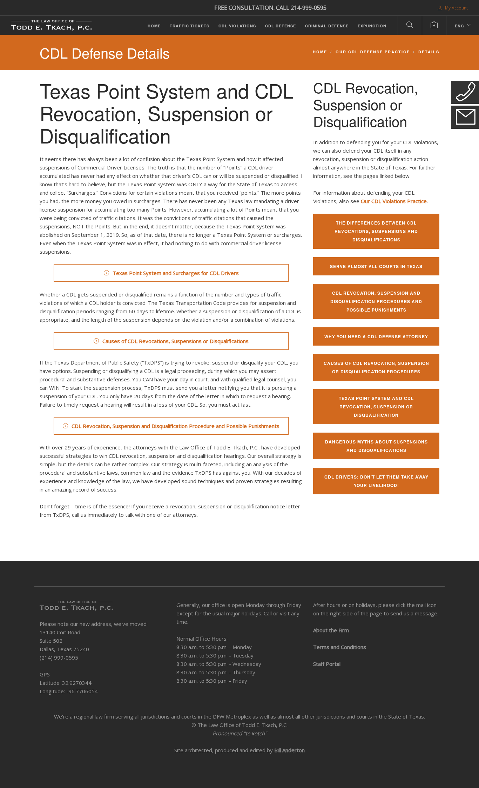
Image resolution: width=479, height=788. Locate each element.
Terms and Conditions (339, 646)
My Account (456, 8)
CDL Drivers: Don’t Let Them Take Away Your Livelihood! (376, 481)
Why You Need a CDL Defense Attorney (376, 336)
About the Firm (331, 630)
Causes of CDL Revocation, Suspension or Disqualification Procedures (376, 367)
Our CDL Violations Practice (394, 201)
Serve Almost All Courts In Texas (376, 266)
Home (154, 25)
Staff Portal (326, 663)
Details (428, 51)
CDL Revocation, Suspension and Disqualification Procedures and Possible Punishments (376, 301)
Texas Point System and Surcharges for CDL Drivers (176, 272)
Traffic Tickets (189, 25)
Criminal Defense (327, 25)
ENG (459, 25)
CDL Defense (280, 25)
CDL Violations (237, 25)
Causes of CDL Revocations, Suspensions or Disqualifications (175, 341)
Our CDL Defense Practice (373, 51)
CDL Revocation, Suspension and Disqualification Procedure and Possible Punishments (175, 425)
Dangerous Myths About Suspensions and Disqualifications (376, 446)
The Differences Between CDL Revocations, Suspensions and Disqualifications (376, 231)
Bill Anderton (289, 750)
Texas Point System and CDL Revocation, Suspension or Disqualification (376, 406)
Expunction (372, 25)
